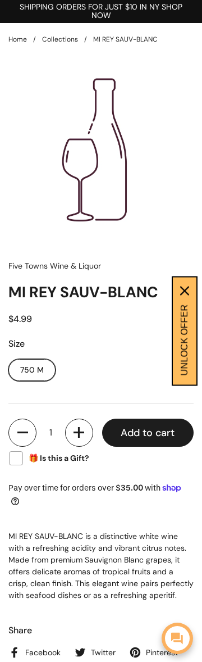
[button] (22, 433)
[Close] (184, 291)
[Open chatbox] (177, 638)
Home (17, 39)
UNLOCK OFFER (184, 340)
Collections (60, 39)
